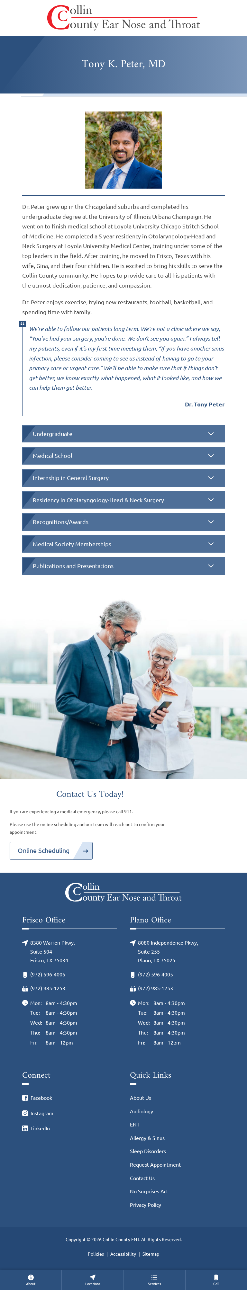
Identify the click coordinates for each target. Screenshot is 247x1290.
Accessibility (123, 1254)
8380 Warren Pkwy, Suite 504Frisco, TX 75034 (52, 951)
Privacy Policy (145, 1205)
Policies (96, 1254)
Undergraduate (52, 434)
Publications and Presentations (73, 566)
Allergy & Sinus (147, 1138)
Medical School (52, 455)
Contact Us (142, 1178)
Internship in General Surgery (71, 478)
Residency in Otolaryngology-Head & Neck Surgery (98, 500)
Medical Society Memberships (72, 544)
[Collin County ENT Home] (123, 18)
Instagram (42, 1113)
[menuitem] (30, 1280)
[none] (30, 1280)
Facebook (41, 1098)
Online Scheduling (44, 850)
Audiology (141, 1111)
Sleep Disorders (148, 1151)
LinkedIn (40, 1128)
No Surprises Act (149, 1191)
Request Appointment (155, 1165)
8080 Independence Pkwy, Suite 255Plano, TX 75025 (168, 951)
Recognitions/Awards (60, 522)
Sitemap (150, 1254)
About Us (140, 1098)
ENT (135, 1124)
